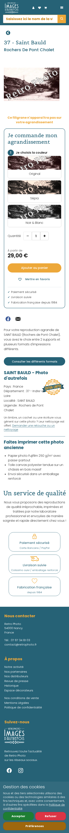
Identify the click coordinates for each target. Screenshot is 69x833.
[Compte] (33, 8)
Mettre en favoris (34, 279)
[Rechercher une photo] (62, 19)
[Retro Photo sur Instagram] (20, 770)
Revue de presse (16, 681)
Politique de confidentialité (23, 707)
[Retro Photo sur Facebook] (9, 770)
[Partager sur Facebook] (8, 319)
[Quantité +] (44, 236)
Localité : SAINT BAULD (19, 400)
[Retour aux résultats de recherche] (8, 33)
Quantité (14, 236)
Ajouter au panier (34, 268)
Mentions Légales (16, 703)
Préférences (34, 826)
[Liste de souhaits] (39, 8)
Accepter (18, 816)
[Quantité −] (27, 236)
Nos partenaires (15, 672)
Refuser (51, 816)
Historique (11, 686)
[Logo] (10, 8)
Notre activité (14, 667)
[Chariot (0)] (46, 8)
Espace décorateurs (18, 690)
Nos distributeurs (16, 676)
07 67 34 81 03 (20, 640)
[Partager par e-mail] (18, 319)
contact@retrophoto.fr (20, 644)
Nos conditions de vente (21, 698)
